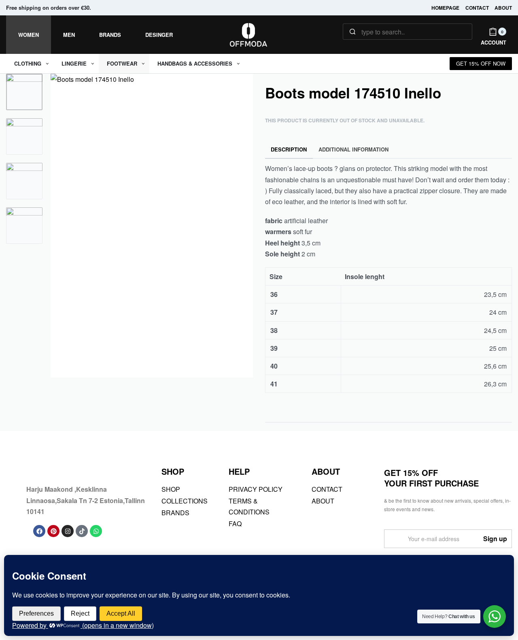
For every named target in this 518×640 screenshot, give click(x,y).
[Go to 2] (24, 136)
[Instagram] (68, 531)
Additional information (353, 149)
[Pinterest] (53, 531)
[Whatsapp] (96, 531)
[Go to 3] (24, 181)
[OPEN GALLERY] (152, 226)
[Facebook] (39, 531)
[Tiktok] (82, 531)
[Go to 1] (24, 92)
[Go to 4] (24, 225)
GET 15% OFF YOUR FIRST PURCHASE (431, 478)
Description (289, 149)
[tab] (289, 149)
